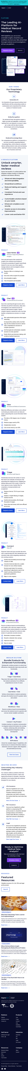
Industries (18, 1034)
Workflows (18, 1024)
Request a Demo (8, 50)
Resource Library (4, 1050)
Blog (2, 1054)
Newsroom (3, 1052)
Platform (3, 1017)
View (17, 1017)
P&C (17, 1038)
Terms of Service (11, 1066)
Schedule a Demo (14, 860)
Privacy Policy (4, 1066)
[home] (6, 8)
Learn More (21, 285)
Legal (17, 1040)
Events (2, 1055)
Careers (17, 1052)
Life (16, 1036)
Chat (17, 1023)
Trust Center (4, 1057)
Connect (18, 1021)
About (17, 1050)
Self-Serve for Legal (5, 1034)
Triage (17, 1019)
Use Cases (18, 1042)
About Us (20, 50)
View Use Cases (14, 754)
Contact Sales (7, 581)
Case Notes (18, 1026)
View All (5, 889)
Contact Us (14, 865)
